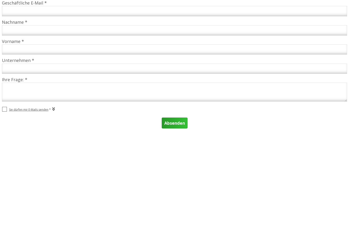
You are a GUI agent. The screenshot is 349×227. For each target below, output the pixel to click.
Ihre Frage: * (14, 79)
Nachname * (14, 22)
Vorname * (13, 41)
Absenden (174, 123)
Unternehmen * (18, 60)
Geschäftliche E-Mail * (24, 3)
